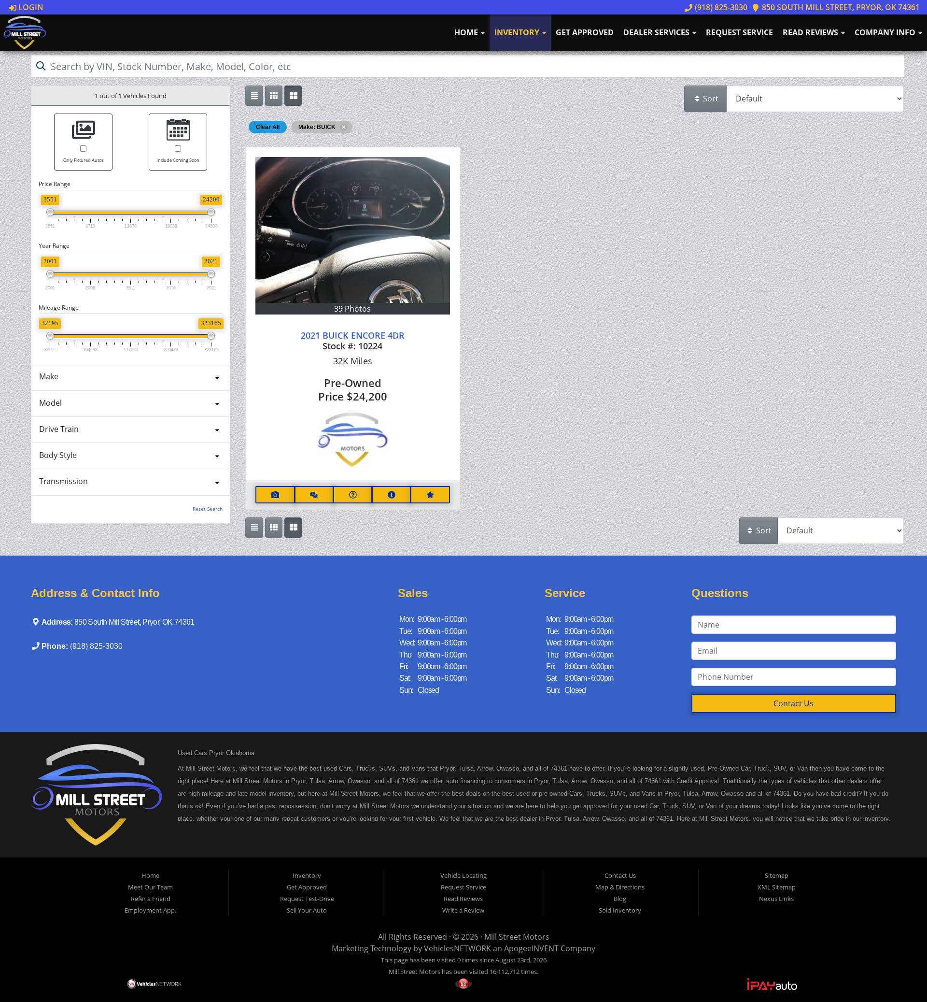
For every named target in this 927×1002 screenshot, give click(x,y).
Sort (709, 98)
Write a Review (463, 910)
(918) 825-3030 (720, 7)
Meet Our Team (150, 887)
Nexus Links (776, 898)
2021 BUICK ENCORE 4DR (353, 335)
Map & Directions (620, 887)
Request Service (739, 32)
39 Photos (352, 308)
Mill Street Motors (516, 936)
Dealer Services (657, 32)
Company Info (886, 32)
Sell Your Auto (307, 910)
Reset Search (208, 509)
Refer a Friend (150, 898)
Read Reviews (811, 32)
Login (29, 7)
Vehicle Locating (463, 875)
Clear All (268, 127)
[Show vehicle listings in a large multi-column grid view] (273, 96)
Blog (620, 898)
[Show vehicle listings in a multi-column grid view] (293, 96)
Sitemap (776, 875)
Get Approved (585, 32)
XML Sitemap (777, 887)
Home (467, 32)
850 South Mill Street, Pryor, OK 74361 (840, 7)
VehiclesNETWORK (457, 948)
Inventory (517, 32)
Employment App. (150, 910)
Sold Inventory (620, 910)
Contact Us (793, 703)
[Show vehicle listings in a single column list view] (254, 96)
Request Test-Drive (307, 898)
